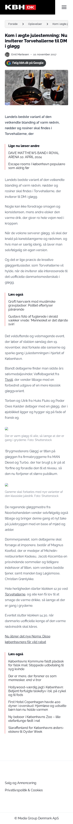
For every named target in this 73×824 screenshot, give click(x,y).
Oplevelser (35, 23)
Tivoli (9, 380)
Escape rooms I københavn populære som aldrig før (36, 166)
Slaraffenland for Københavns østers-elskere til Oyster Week (36, 730)
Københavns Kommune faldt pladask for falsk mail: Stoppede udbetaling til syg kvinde (36, 665)
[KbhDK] (30, 7)
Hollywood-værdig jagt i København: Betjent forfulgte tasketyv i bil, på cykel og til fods (37, 691)
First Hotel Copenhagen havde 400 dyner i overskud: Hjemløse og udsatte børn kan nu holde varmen (37, 706)
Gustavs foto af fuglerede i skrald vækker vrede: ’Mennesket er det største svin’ (38, 320)
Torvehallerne (15, 594)
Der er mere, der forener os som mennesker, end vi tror (32, 678)
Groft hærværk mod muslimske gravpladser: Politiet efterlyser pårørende (31, 305)
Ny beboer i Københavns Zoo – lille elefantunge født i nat (34, 719)
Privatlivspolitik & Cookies (24, 790)
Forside (13, 23)
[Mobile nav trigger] (64, 7)
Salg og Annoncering (20, 783)
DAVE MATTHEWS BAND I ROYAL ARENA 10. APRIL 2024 (33, 155)
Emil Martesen (20, 54)
